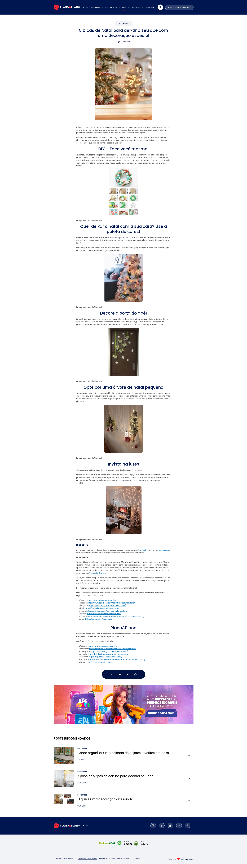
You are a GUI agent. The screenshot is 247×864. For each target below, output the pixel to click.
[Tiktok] (162, 825)
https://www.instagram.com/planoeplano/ (109, 651)
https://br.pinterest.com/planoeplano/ (105, 656)
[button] (95, 7)
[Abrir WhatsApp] (240, 857)
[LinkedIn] (179, 825)
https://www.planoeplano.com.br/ (102, 646)
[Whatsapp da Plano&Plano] (135, 674)
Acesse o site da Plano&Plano (179, 7)
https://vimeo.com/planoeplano (100, 662)
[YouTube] (170, 825)
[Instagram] (153, 825)
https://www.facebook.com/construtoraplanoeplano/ (112, 648)
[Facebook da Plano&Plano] (111, 674)
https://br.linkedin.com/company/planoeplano (108, 654)
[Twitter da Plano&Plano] (127, 674)
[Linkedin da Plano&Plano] (119, 674)
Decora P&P (123, 23)
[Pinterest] (187, 825)
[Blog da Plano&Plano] (71, 7)
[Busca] (158, 7)
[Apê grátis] (123, 701)
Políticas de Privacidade (87, 859)
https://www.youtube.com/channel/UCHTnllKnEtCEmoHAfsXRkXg (116, 659)
